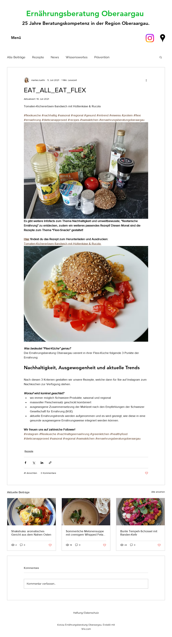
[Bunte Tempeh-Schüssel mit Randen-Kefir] (140, 511)
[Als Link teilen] (50, 462)
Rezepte (38, 57)
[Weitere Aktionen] (146, 80)
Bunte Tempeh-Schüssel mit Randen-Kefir (138, 533)
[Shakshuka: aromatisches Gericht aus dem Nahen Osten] (31, 511)
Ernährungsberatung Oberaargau (86, 13)
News (55, 57)
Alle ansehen (158, 491)
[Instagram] (149, 38)
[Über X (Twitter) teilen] (33, 462)
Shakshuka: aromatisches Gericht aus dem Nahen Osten (31, 533)
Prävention (102, 57)
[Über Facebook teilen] (25, 462)
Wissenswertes (77, 57)
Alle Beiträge (16, 57)
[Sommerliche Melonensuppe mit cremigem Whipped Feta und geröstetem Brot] (86, 511)
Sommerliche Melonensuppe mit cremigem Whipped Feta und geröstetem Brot (85, 533)
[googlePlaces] (162, 38)
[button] (160, 57)
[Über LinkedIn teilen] (42, 462)
